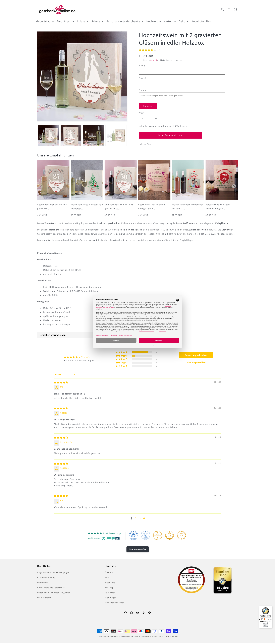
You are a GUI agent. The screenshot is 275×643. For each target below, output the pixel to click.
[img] (61, 382)
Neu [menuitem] (208, 21)
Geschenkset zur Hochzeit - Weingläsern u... (152, 206)
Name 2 (143, 77)
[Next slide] (234, 186)
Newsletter (110, 592)
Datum (142, 90)
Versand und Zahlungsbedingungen (53, 592)
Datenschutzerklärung (129, 636)
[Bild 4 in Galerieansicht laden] (115, 135)
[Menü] (270, 607)
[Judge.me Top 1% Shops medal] (169, 535)
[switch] (265, 625)
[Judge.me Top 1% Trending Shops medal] (181, 535)
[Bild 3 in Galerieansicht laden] (93, 135)
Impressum (42, 582)
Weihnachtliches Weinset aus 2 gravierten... (87, 206)
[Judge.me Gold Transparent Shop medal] (157, 535)
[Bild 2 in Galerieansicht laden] (70, 135)
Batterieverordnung (46, 577)
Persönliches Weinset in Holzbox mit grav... (218, 206)
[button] (222, 9)
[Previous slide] (41, 186)
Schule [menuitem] (95, 21)
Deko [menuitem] (182, 21)
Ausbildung (110, 582)
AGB (167, 636)
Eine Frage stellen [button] (196, 362)
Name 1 (143, 65)
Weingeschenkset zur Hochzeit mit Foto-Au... (188, 206)
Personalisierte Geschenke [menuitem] (123, 21)
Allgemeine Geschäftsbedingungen (53, 572)
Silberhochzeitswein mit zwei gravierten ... (52, 206)
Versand (153, 60)
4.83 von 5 (84, 357)
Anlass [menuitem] (81, 21)
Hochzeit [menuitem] (152, 21)
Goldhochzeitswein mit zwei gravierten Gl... (119, 206)
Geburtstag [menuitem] (43, 21)
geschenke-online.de (110, 636)
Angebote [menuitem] (197, 21)
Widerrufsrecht (44, 597)
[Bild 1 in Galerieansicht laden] (48, 135)
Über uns (109, 572)
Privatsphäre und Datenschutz (51, 587)
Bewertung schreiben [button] (196, 355)
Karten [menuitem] (168, 21)
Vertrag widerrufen (137, 549)
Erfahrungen (110, 597)
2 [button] (136, 518)
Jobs (107, 577)
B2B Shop (109, 587)
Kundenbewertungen (114, 602)
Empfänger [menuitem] (64, 21)
